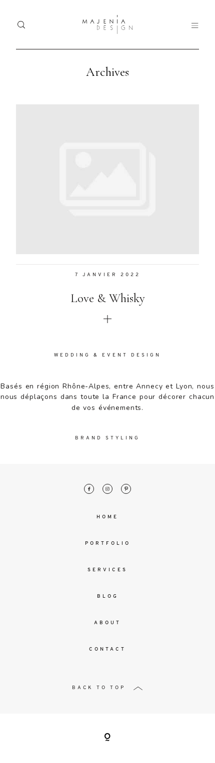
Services (108, 570)
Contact (107, 649)
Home (107, 517)
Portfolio (107, 543)
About (107, 623)
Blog (107, 596)
